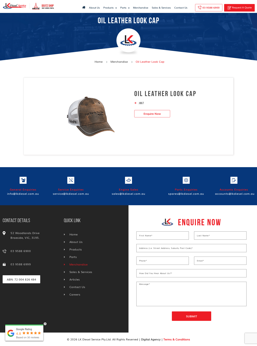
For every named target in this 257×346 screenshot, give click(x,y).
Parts (123, 7)
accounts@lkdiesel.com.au (235, 193)
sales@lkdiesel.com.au (128, 193)
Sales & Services (161, 7)
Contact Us (180, 7)
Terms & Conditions (176, 339)
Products (108, 7)
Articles (74, 279)
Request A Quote (241, 7)
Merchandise (140, 7)
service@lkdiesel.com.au (71, 193)
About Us (94, 7)
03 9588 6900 (211, 7)
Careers (74, 294)
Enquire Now (152, 113)
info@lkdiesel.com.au (23, 193)
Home (99, 61)
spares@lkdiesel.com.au (186, 193)
